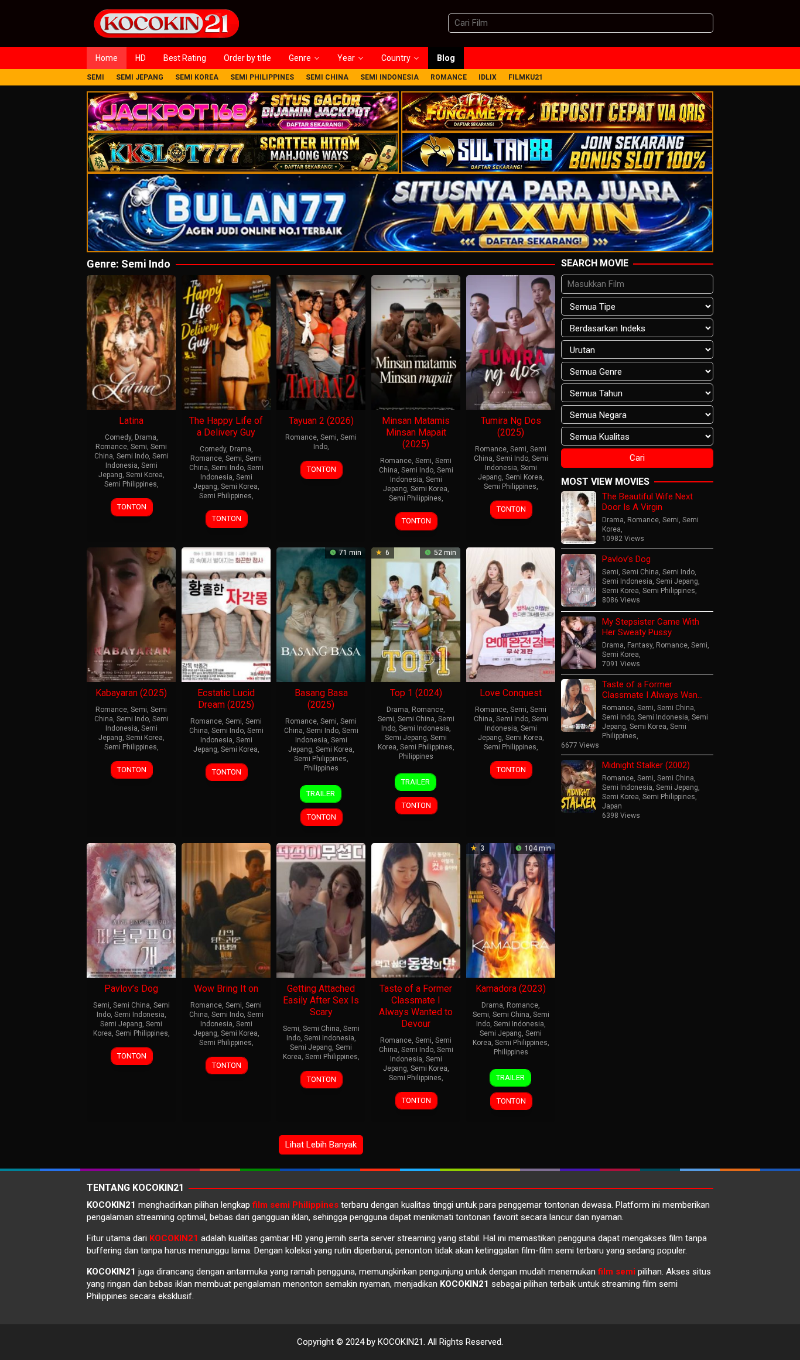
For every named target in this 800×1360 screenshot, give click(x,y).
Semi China (416, 719)
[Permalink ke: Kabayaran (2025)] (131, 613)
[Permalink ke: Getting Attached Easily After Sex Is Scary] (321, 909)
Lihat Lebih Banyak (321, 1144)
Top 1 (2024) (416, 692)
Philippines (321, 768)
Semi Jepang (406, 738)
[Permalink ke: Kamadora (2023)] (511, 909)
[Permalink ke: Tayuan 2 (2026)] (321, 342)
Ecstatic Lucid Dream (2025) (226, 698)
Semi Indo (133, 456)
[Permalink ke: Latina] (131, 342)
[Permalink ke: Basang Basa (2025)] (321, 613)
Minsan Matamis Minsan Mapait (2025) (416, 432)
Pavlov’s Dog (131, 988)
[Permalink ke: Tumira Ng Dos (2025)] (511, 342)
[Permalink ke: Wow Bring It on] (226, 909)
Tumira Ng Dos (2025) (511, 426)
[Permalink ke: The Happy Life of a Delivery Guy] (226, 342)
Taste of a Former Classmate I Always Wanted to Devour (416, 1006)
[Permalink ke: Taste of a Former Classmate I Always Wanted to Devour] (416, 909)
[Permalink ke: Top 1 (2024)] (416, 613)
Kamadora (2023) (511, 988)
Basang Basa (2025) (321, 698)
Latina (131, 420)
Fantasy (639, 645)
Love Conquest (511, 692)
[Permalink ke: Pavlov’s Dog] (131, 909)
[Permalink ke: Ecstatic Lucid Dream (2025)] (226, 613)
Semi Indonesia (424, 728)
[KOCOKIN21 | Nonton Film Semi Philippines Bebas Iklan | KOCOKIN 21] (166, 23)
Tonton (131, 506)
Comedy (118, 437)
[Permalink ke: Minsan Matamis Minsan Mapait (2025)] (416, 342)
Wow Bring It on (226, 988)
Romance (111, 447)
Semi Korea (144, 475)
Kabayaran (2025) (131, 692)
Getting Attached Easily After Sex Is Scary (321, 1000)
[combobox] (580, 23)
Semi (139, 447)
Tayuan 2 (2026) (321, 420)
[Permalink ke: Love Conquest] (511, 613)
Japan (612, 806)
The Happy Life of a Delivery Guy (226, 426)
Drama (145, 437)
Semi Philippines (130, 484)
